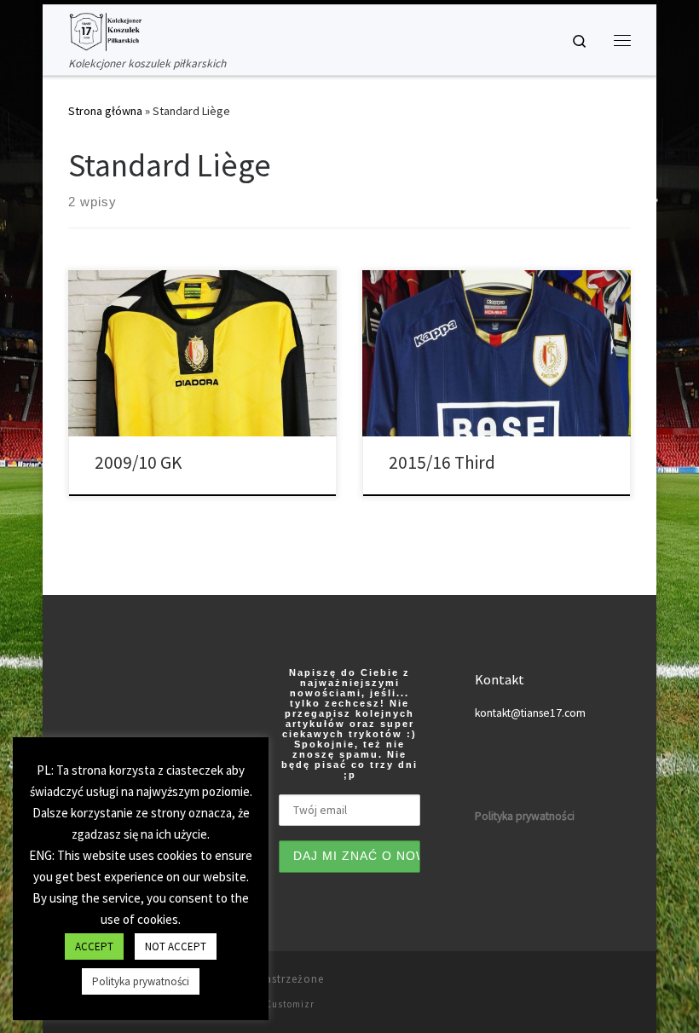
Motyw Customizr (274, 1004)
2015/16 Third (442, 462)
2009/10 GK (138, 462)
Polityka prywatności (140, 981)
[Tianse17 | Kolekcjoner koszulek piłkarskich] (105, 30)
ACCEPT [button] (94, 946)
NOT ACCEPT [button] (175, 946)
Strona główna (105, 110)
